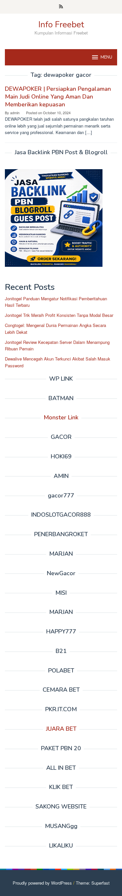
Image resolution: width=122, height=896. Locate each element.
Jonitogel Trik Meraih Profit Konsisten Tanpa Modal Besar (59, 315)
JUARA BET (61, 729)
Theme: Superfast (93, 883)
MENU (106, 57)
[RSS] (61, 7)
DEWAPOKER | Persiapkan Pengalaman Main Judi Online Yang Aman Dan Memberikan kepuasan (58, 96)
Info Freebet (61, 24)
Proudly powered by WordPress (42, 883)
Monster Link (61, 417)
